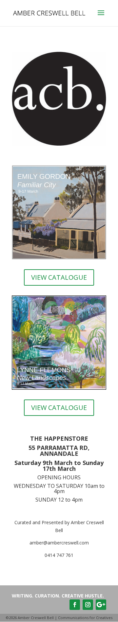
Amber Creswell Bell (36, 617)
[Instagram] (88, 604)
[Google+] (101, 604)
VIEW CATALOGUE (59, 277)
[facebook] (74, 604)
